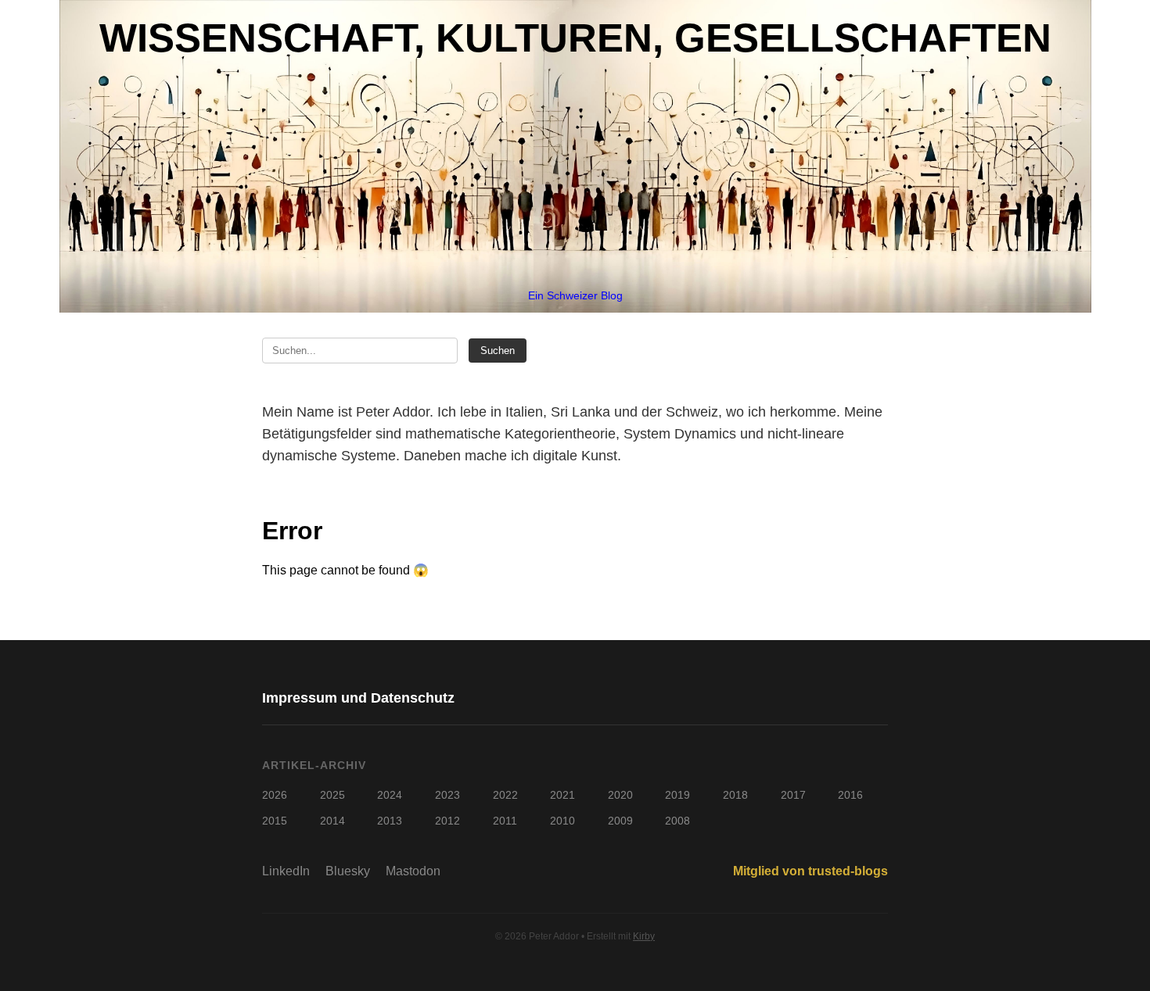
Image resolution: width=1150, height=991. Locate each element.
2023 (447, 795)
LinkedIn (286, 871)
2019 (677, 795)
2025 (332, 795)
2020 (620, 795)
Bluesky (347, 871)
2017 (793, 795)
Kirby (644, 936)
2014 (332, 820)
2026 (274, 795)
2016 (850, 795)
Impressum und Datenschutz (358, 698)
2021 (562, 795)
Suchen (497, 350)
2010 (562, 820)
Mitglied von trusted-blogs (810, 871)
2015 (274, 820)
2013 (389, 820)
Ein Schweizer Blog (575, 295)
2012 (447, 820)
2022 (505, 795)
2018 (735, 795)
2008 (677, 820)
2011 (505, 820)
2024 (389, 795)
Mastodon (413, 871)
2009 (620, 820)
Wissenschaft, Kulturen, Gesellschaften (575, 38)
